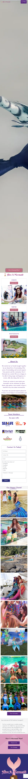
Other (4, 470)
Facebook (5, 465)
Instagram (5, 463)
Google (4, 466)
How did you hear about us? (8, 462)
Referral (5, 468)
